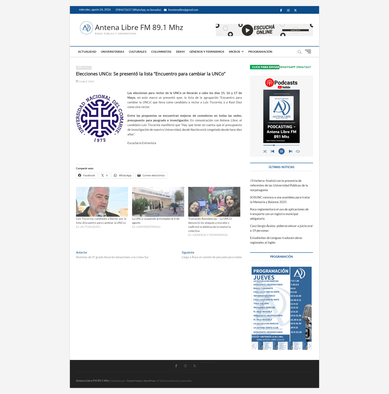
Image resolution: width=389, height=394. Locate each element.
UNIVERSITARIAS (112, 51)
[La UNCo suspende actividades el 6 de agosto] (158, 202)
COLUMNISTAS (161, 51)
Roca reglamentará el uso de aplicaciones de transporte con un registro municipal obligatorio (279, 213)
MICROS (234, 51)
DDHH (180, 51)
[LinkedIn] (203, 362)
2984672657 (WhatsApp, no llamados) (138, 9)
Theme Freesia (134, 380)
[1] (256, 346)
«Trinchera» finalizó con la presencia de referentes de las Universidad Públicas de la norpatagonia (279, 185)
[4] (300, 346)
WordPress (149, 380)
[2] (271, 346)
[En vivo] (212, 362)
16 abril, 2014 (86, 81)
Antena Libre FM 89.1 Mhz (139, 27)
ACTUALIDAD (87, 51)
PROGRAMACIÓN (260, 51)
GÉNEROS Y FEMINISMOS (206, 51)
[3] (285, 346)
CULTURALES (137, 51)
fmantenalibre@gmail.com (183, 9)
